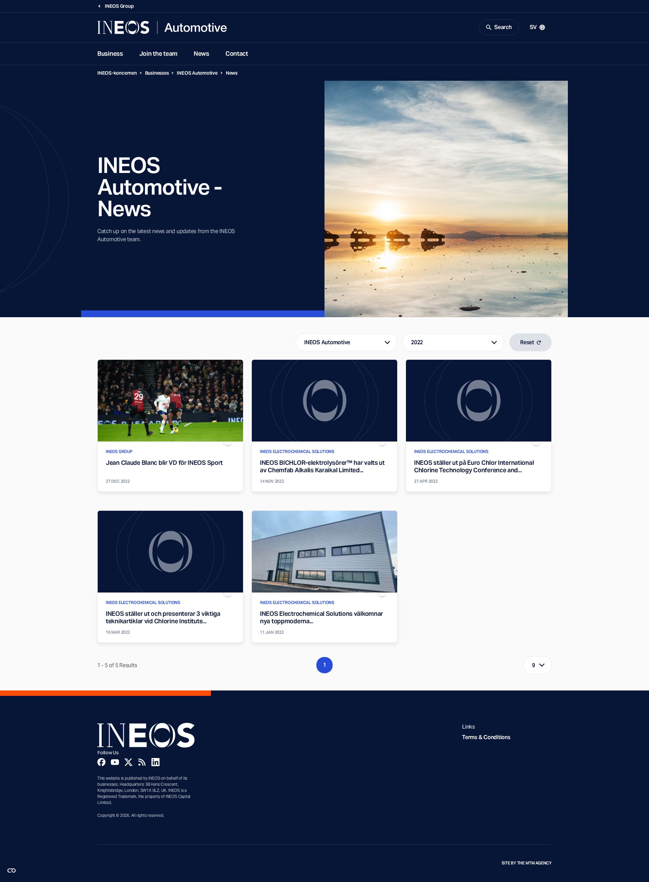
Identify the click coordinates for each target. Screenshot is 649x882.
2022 (417, 342)
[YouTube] (115, 762)
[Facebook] (101, 762)
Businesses (157, 73)
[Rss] (142, 762)
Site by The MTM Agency (527, 863)
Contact (236, 53)
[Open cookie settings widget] (11, 870)
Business (110, 53)
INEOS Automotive (197, 73)
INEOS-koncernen (117, 73)
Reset (527, 342)
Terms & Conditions (486, 737)
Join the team (158, 53)
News (201, 53)
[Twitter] (128, 762)
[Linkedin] (155, 762)
